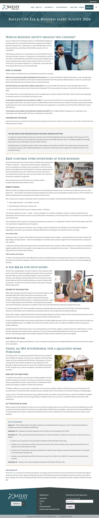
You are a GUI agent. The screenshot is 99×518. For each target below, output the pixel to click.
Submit (70, 506)
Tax (40, 504)
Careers (81, 7)
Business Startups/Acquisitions (49, 509)
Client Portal (93, 1)
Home (32, 7)
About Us (38, 7)
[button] (96, 7)
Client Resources (61, 7)
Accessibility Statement (65, 516)
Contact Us (89, 7)
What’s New (73, 7)
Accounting (43, 498)
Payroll (41, 501)
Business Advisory (45, 506)
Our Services (49, 7)
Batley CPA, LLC (10, 473)
